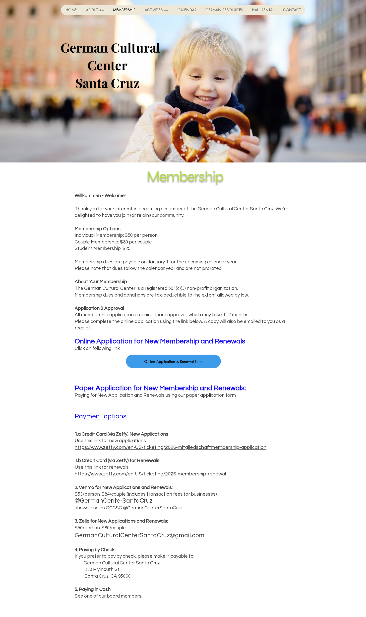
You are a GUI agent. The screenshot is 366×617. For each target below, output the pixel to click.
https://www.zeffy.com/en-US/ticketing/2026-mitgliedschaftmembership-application (170, 447)
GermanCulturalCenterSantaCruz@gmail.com (139, 535)
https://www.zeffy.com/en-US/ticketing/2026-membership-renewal (150, 473)
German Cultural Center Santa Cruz (107, 65)
